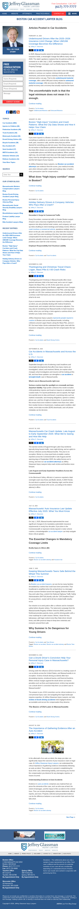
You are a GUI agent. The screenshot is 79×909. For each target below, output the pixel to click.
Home (4, 13)
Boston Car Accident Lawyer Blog (21, 6)
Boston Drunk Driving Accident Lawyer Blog (10, 195)
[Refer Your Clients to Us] (24, 835)
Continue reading (35, 103)
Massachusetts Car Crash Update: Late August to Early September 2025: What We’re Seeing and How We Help (52, 434)
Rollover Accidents (11, 159)
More (74, 13)
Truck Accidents (51, 255)
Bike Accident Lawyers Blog (13, 222)
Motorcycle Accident (11, 136)
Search (21, 174)
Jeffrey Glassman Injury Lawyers (25, 903)
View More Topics (9, 162)
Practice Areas (42, 13)
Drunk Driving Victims (53, 340)
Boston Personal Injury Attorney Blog (11, 201)
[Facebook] (7, 112)
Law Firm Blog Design (66, 904)
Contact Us (59, 13)
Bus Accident (9, 146)
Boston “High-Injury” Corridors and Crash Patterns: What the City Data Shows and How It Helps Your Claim (52, 124)
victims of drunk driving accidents (42, 700)
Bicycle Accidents (10, 142)
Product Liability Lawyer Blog (11, 218)
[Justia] (14, 112)
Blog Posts (67, 853)
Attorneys (27, 13)
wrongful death (35, 377)
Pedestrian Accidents (12, 129)
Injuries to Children (11, 126)
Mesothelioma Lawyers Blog (13, 213)
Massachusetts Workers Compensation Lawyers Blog (11, 188)
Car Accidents (39, 108)
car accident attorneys (52, 462)
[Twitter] (11, 112)
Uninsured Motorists (57, 110)
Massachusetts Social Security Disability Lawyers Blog (12, 207)
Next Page (70, 817)
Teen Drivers (50, 642)
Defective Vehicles (11, 156)
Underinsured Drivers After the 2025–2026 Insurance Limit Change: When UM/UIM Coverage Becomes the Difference (49, 41)
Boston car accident (40, 644)
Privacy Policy (26, 853)
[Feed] (18, 112)
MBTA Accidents (10, 152)
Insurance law (58, 559)
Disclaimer (37, 853)
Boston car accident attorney (42, 559)
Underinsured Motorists (41, 110)
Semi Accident (9, 149)
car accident (66, 374)
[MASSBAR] (54, 835)
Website (14, 13)
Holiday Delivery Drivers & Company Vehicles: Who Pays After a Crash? (12, 261)
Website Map (57, 853)
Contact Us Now (13, 102)
